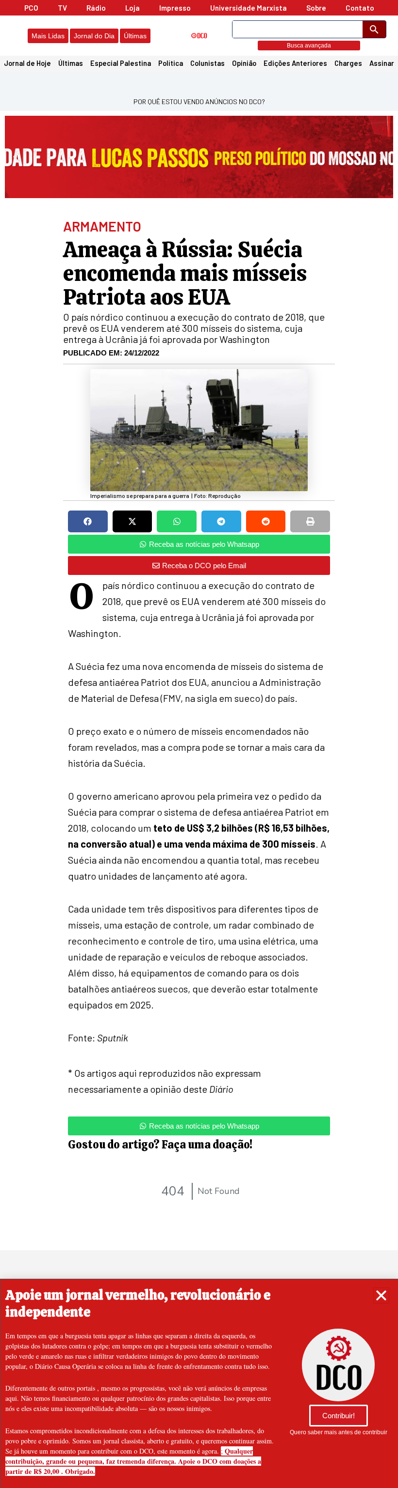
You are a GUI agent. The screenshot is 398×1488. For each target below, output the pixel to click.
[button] (381, 1295)
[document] (199, 744)
